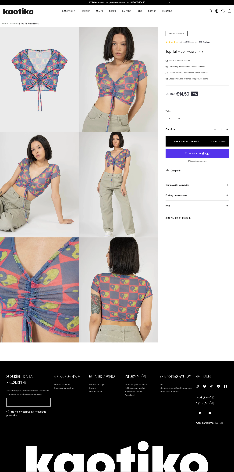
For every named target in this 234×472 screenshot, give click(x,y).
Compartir (176, 170)
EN (221, 422)
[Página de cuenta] (217, 11)
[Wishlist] (223, 11)
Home (5, 23)
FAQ (168, 205)
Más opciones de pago (197, 161)
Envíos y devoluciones (176, 195)
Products (14, 23)
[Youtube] (218, 386)
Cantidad (171, 129)
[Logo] (18, 11)
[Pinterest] (204, 386)
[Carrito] (229, 11)
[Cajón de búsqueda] (210, 11)
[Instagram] (197, 386)
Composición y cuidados (177, 185)
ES (216, 422)
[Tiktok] (211, 386)
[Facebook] (225, 386)
